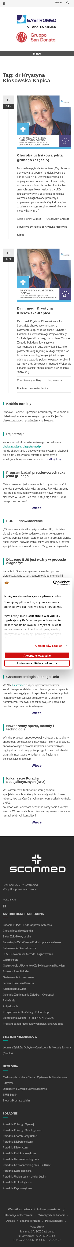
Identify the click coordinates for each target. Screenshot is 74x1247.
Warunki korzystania (20, 1209)
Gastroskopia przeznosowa (18, 977)
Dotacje (10, 1221)
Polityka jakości (54, 1221)
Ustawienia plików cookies (34, 663)
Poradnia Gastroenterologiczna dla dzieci (27, 1165)
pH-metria (9, 1000)
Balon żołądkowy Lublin (17, 936)
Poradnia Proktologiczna (17, 1182)
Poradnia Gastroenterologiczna (21, 1159)
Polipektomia (10, 1006)
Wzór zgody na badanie (51, 1215)
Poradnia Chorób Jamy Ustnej (20, 1136)
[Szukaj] (67, 2)
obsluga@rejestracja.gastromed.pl (22, 446)
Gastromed (18, 685)
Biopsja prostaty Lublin (16, 1100)
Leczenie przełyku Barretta (18, 983)
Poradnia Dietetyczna (15, 1147)
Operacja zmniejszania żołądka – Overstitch (28, 995)
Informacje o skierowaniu (18, 1215)
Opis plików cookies (48, 645)
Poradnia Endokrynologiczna (19, 1153)
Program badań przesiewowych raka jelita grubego (33, 1024)
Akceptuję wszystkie (37, 655)
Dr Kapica (35, 227)
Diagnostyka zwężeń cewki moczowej (25, 1089)
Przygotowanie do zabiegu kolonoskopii (26, 1012)
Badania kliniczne (30, 1221)
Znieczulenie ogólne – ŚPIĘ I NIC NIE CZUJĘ (28, 1018)
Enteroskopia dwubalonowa (19, 948)
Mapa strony (37, 1226)
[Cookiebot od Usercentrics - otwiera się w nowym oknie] (53, 582)
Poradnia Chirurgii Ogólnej (18, 1124)
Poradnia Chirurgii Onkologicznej (22, 1130)
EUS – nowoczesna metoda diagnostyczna (28, 954)
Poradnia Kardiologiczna (17, 1171)
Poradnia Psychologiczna (17, 1188)
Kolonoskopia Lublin (15, 989)
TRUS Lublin (10, 1095)
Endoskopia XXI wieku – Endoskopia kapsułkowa (32, 942)
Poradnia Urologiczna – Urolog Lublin (24, 1176)
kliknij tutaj (55, 459)
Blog (38, 219)
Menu (58, 2)
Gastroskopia (10, 960)
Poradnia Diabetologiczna (18, 1142)
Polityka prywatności (49, 1209)
